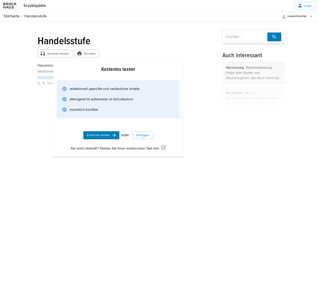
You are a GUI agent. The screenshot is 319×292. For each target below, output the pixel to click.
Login (308, 6)
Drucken (89, 53)
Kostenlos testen (98, 135)
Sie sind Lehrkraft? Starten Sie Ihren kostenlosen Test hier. (115, 148)
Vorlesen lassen (58, 53)
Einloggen (143, 135)
